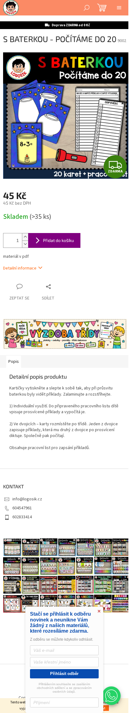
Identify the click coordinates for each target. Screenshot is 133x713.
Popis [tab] (13, 362)
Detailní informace (19, 268)
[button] (111, 695)
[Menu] (119, 8)
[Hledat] (86, 8)
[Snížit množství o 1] (25, 244)
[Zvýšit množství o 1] (25, 236)
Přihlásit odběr (64, 673)
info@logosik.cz (27, 499)
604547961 (22, 508)
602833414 (22, 517)
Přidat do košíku (58, 240)
